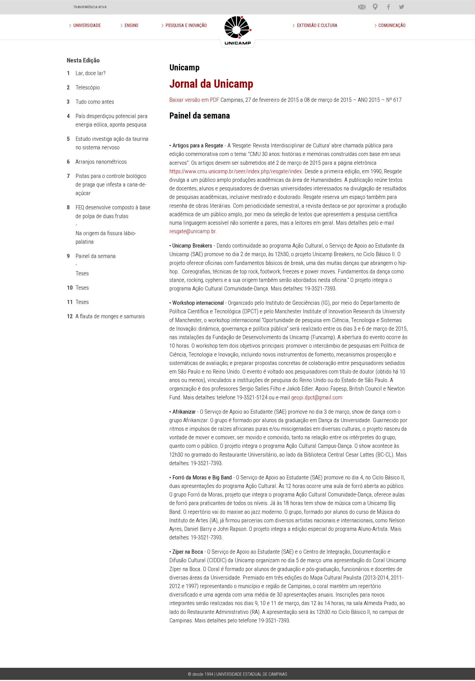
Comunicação (392, 25)
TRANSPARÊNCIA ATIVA (89, 7)
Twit (399, 2)
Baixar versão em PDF (194, 100)
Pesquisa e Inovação (186, 25)
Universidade (87, 25)
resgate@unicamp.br (192, 231)
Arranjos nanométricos (101, 161)
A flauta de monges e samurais (110, 316)
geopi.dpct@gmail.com (316, 397)
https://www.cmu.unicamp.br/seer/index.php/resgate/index (235, 171)
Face (386, 2)
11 (70, 302)
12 (70, 316)
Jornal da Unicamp (211, 83)
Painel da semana (96, 256)
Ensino (131, 25)
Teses (82, 273)
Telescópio (88, 87)
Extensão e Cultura (317, 25)
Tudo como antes (95, 101)
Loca (373, 2)
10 (70, 287)
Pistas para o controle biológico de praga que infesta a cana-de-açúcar (111, 184)
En (357, 2)
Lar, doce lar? (91, 73)
